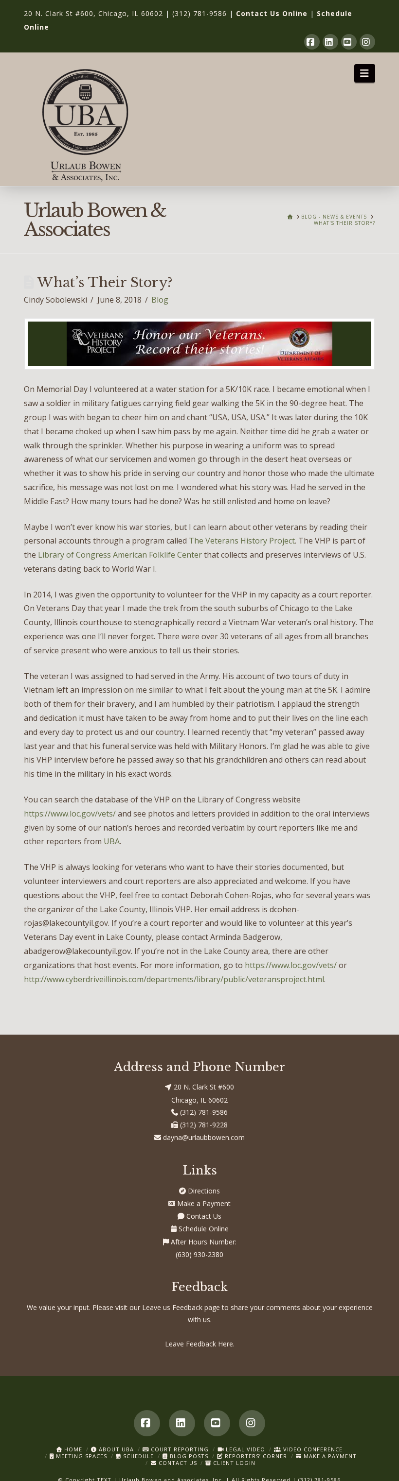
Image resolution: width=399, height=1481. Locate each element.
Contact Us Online (272, 13)
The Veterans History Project (242, 540)
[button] (364, 73)
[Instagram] (367, 42)
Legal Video (244, 1449)
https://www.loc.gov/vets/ (70, 813)
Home (72, 1449)
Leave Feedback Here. (200, 1343)
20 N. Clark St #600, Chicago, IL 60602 (93, 13)
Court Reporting (179, 1449)
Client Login (233, 1462)
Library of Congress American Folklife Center (120, 554)
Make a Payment (203, 1203)
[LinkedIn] (330, 42)
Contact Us (202, 1216)
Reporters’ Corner (255, 1456)
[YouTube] (349, 42)
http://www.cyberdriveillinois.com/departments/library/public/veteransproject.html (174, 979)
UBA (112, 841)
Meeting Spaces (80, 1456)
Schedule (137, 1456)
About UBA (115, 1449)
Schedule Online (203, 1228)
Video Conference (312, 1449)
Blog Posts (188, 1456)
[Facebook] (312, 42)
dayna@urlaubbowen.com (203, 1137)
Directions (203, 1190)
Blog (159, 299)
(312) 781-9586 (199, 13)
